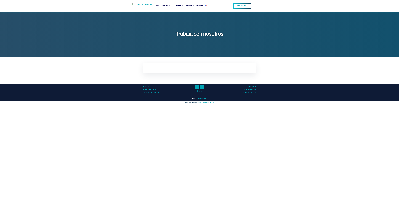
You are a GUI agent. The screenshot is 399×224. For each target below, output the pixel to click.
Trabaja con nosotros (249, 92)
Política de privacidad (150, 89)
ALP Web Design (202, 98)
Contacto (146, 86)
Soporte (199, 91)
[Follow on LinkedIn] (202, 87)
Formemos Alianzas (249, 89)
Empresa (199, 6)
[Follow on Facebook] (197, 87)
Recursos (188, 6)
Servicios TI (166, 6)
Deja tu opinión (251, 86)
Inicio (158, 6)
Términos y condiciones (151, 92)
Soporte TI (179, 6)
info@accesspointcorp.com (206, 102)
